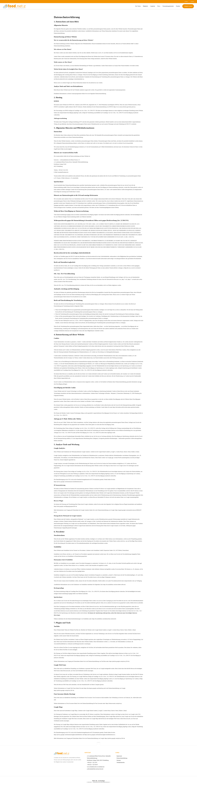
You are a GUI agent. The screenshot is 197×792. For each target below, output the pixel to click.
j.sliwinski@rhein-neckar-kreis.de (95, 769)
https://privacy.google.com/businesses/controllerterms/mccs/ (68, 481)
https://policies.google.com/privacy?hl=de (119, 661)
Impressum (119, 756)
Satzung (119, 760)
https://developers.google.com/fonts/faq (93, 688)
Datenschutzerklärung (122, 758)
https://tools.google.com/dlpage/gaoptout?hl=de (65, 506)
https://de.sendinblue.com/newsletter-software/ (114, 584)
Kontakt (186, 1)
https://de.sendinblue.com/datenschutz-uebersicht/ (104, 618)
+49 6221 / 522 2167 (92, 762)
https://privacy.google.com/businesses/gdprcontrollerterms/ (68, 734)
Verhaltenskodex (121, 762)
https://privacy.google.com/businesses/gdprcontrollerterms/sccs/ (100, 734)
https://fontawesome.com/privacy (114, 703)
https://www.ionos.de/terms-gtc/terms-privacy (124, 106)
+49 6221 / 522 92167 (92, 764)
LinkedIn (192, 1)
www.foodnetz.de (91, 766)
